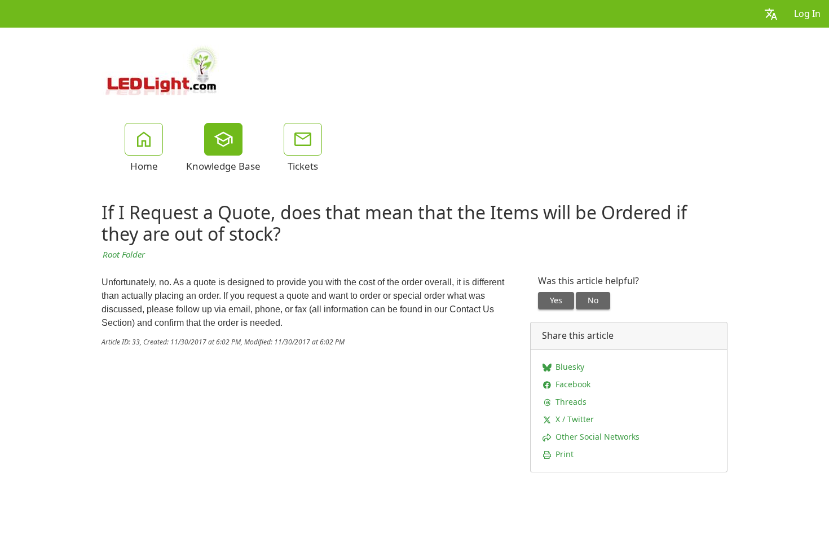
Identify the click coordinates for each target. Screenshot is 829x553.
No (593, 300)
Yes (556, 300)
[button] (770, 14)
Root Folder (124, 255)
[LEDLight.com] (162, 68)
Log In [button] (807, 13)
